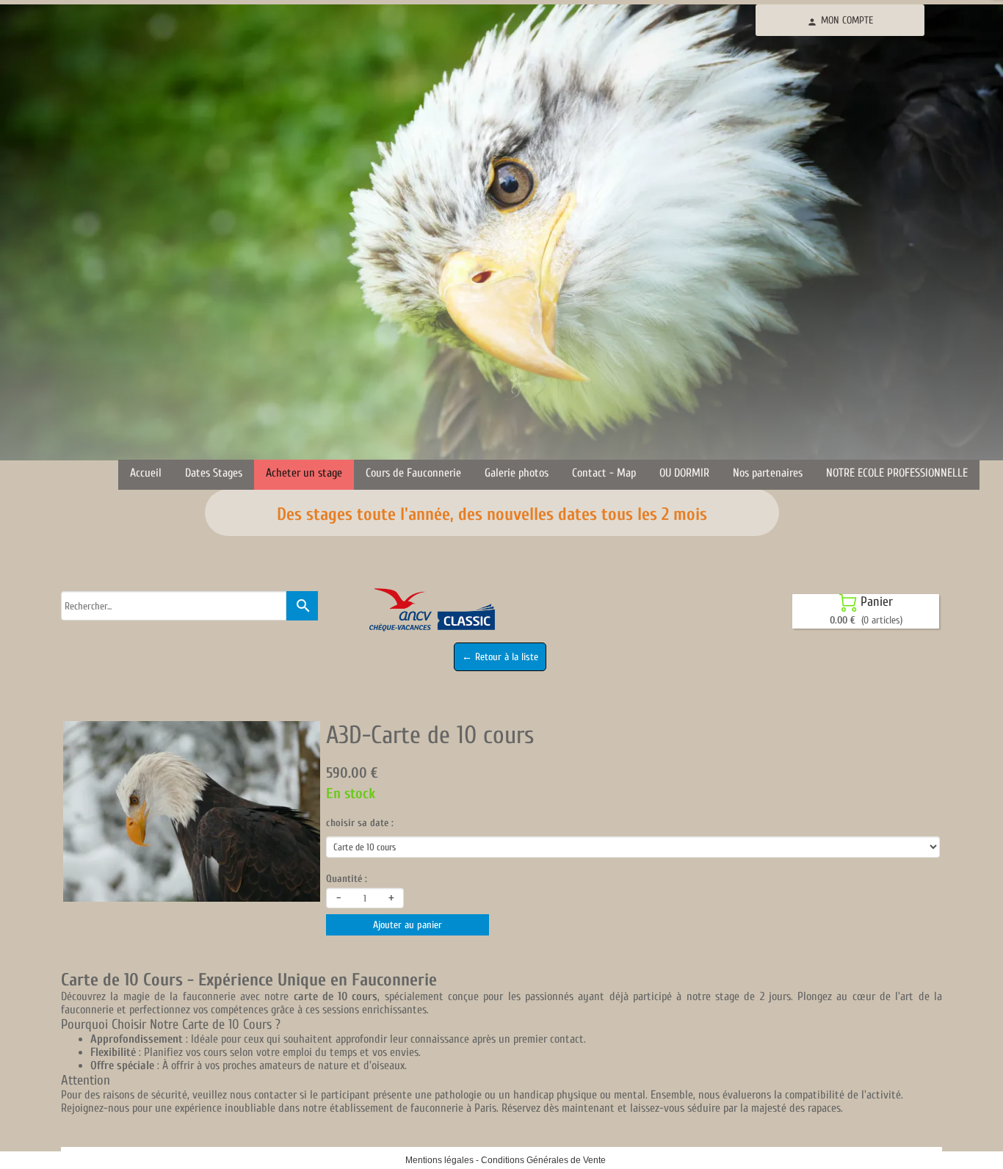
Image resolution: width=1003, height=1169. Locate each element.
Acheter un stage (304, 472)
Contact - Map (604, 472)
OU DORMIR (684, 472)
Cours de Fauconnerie (413, 472)
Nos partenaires (768, 472)
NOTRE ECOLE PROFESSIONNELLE (897, 472)
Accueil (146, 472)
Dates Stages (213, 472)
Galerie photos (516, 472)
